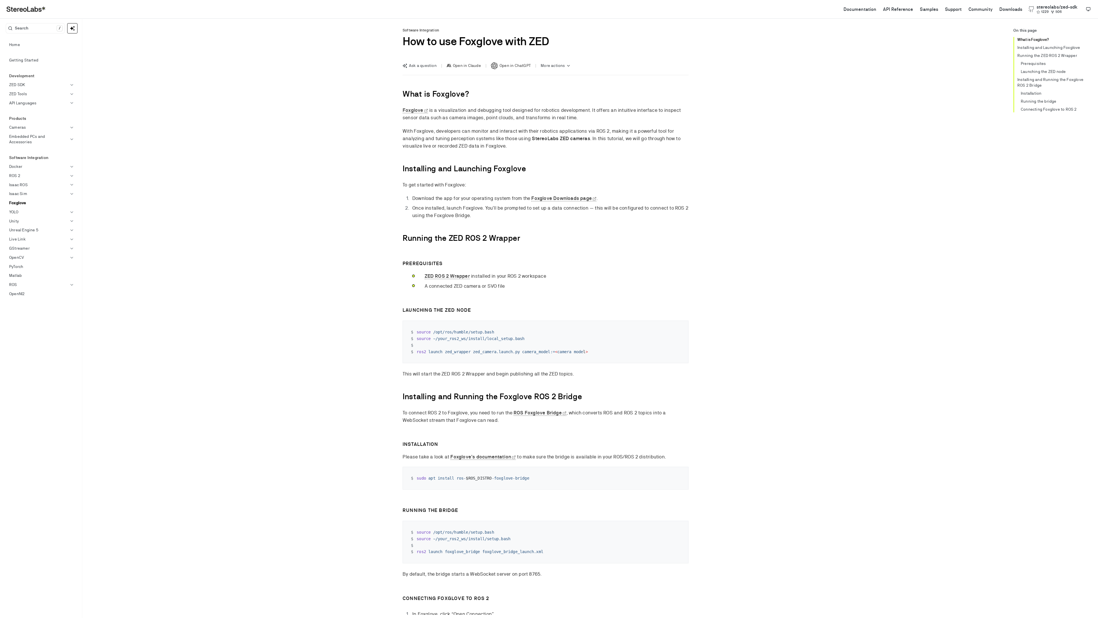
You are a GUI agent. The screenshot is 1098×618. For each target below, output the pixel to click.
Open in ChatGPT (515, 65)
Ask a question (423, 65)
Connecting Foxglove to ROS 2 (1049, 109)
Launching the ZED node (1043, 71)
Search (38, 28)
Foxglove (413, 110)
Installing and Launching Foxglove (1048, 47)
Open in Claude (467, 65)
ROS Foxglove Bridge (538, 413)
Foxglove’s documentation (480, 457)
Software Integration (421, 30)
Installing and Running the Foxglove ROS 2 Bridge (1050, 82)
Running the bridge (1039, 101)
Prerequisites (1033, 63)
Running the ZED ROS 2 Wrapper (1047, 55)
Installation (1031, 93)
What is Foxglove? (1033, 39)
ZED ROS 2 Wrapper (447, 276)
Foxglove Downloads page (561, 198)
